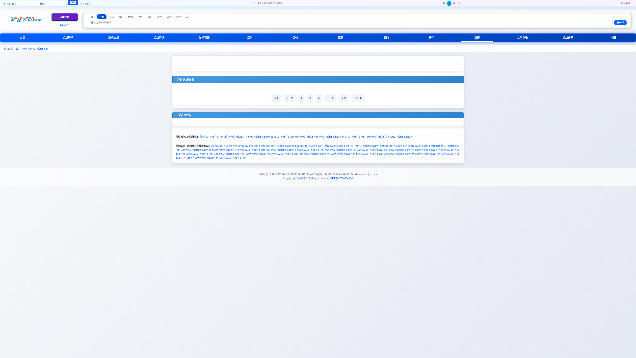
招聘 (340, 37)
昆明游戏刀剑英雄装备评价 (232, 157)
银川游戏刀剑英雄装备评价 (256, 153)
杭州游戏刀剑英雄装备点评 (393, 145)
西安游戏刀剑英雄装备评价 (398, 153)
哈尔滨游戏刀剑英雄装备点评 (368, 149)
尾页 (343, 98)
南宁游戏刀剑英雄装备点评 (223, 149)
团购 (386, 37)
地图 (613, 37)
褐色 (454, 4)
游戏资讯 (68, 37)
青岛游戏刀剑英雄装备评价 (341, 153)
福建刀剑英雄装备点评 (401, 136)
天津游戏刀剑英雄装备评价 (280, 145)
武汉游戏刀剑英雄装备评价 (398, 149)
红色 (444, 4)
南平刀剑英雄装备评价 (353, 136)
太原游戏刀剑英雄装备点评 (369, 153)
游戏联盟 (204, 37)
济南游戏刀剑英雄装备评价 (313, 153)
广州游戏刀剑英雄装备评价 (336, 145)
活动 (250, 37)
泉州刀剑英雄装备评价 (306, 136)
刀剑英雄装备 (41, 48)
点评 (477, 37)
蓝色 (449, 4)
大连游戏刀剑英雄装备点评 (228, 153)
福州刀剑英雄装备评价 (211, 136)
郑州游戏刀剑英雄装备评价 (339, 149)
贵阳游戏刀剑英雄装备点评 (251, 149)
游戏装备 (27, 48)
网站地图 (268, 3)
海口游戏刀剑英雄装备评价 (280, 149)
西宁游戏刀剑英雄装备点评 (284, 153)
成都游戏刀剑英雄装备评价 (426, 153)
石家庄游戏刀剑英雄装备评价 (309, 149)
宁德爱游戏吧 (303, 178)
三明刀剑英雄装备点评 (282, 136)
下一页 (330, 98)
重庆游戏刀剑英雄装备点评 (308, 145)
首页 (22, 37)
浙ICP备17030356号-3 (341, 178)
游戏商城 (159, 37)
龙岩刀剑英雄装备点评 (377, 136)
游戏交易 (113, 37)
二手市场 (522, 37)
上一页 (289, 98)
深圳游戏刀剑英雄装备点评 (365, 145)
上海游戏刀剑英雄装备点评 (251, 145)
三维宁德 (65, 16)
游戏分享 (568, 37)
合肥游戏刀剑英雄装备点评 (421, 145)
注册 (82, 4)
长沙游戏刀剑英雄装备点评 (426, 149)
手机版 (260, 3)
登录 (88, 4)
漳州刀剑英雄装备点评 (330, 136)
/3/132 (357, 98)
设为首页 (277, 3)
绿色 (459, 4)
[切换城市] (64, 25)
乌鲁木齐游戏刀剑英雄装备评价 (202, 157)
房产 (431, 37)
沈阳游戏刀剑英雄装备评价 (199, 153)
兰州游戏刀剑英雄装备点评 (195, 149)
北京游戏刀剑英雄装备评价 (223, 145)
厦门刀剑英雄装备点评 (235, 136)
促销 (295, 37)
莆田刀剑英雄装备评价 (259, 136)
